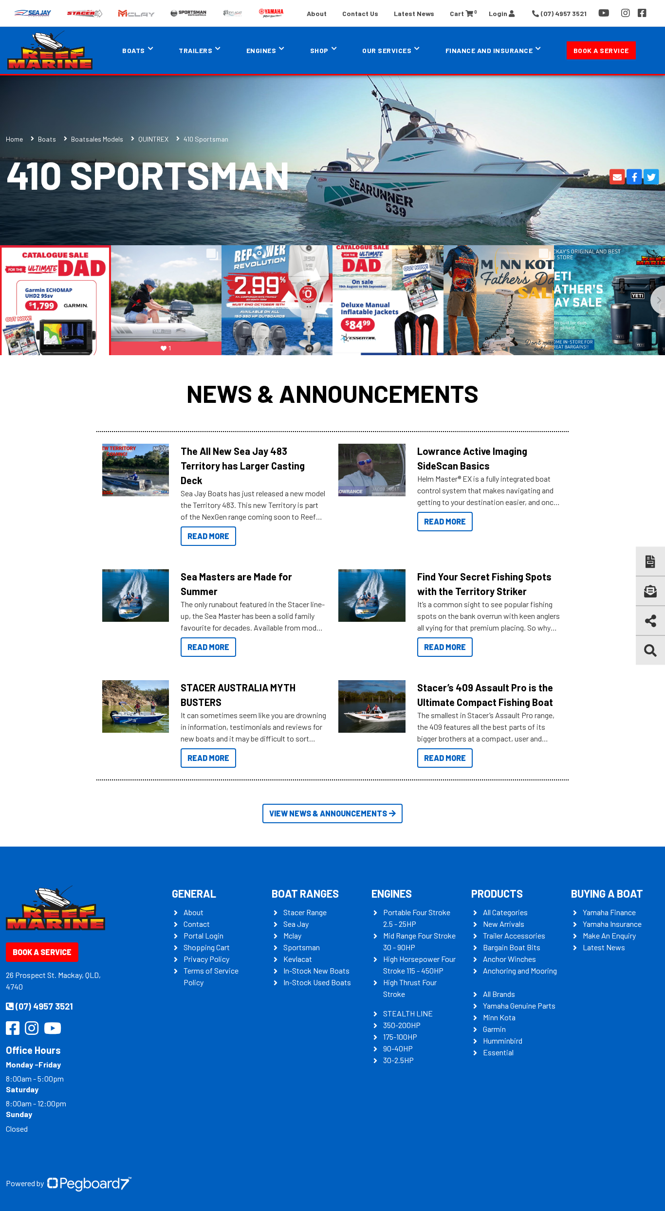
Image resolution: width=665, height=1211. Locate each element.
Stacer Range (305, 912)
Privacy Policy (206, 958)
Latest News (414, 13)
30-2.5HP (398, 1060)
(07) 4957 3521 (44, 1006)
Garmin (494, 1028)
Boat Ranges (305, 893)
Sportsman (301, 947)
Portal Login (203, 935)
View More (133, 470)
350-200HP (402, 1025)
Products (497, 893)
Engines (391, 893)
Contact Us (360, 13)
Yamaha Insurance (612, 923)
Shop (319, 50)
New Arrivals (503, 923)
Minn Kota (499, 1017)
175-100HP (400, 1036)
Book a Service (601, 50)
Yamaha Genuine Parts (519, 1005)
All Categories (505, 912)
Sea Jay (296, 923)
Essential (498, 1052)
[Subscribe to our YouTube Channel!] (605, 13)
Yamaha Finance (609, 912)
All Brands (499, 993)
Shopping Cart (207, 947)
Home (14, 139)
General (194, 893)
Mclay (292, 935)
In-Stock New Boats (316, 970)
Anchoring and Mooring (520, 970)
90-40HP (398, 1048)
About (317, 13)
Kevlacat (297, 958)
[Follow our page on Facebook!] (642, 13)
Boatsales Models (97, 139)
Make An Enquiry (609, 935)
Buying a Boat (607, 893)
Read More (208, 536)
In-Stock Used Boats (317, 982)
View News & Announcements (328, 813)
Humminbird (502, 1040)
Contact (197, 923)
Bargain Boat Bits (511, 947)
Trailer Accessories (514, 935)
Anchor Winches (509, 958)
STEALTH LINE (408, 1013)
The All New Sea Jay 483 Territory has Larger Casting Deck (243, 465)
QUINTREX (153, 139)
